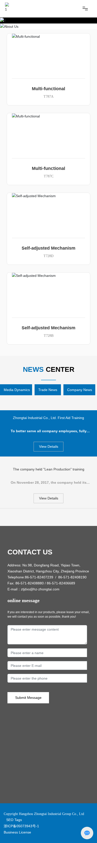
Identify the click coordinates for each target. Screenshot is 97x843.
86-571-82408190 (72, 577)
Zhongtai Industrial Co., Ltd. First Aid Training (48, 418)
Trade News (47, 390)
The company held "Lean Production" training (48, 469)
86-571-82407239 (39, 577)
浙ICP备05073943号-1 (21, 826)
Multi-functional (48, 88)
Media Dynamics (17, 390)
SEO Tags (14, 820)
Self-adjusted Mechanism (48, 248)
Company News (79, 390)
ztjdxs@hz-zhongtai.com (40, 589)
